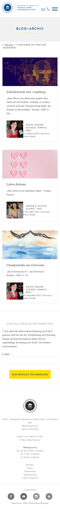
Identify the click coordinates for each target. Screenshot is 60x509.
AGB (25, 502)
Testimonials (30, 471)
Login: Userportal (30, 477)
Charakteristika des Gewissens (25, 265)
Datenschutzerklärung (30, 331)
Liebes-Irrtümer (16, 184)
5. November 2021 (31, 211)
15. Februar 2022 (31, 133)
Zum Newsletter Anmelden (30, 374)
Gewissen (45, 133)
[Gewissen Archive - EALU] (20, 11)
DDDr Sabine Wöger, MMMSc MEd (36, 127)
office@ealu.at (33, 439)
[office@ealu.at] (43, 9)
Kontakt (30, 464)
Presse (30, 468)
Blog (9, 44)
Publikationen (30, 474)
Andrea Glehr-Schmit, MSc (37, 207)
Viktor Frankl (29, 136)
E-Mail (5, 354)
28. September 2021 (32, 295)
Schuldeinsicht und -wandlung (26, 92)
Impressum (16, 502)
